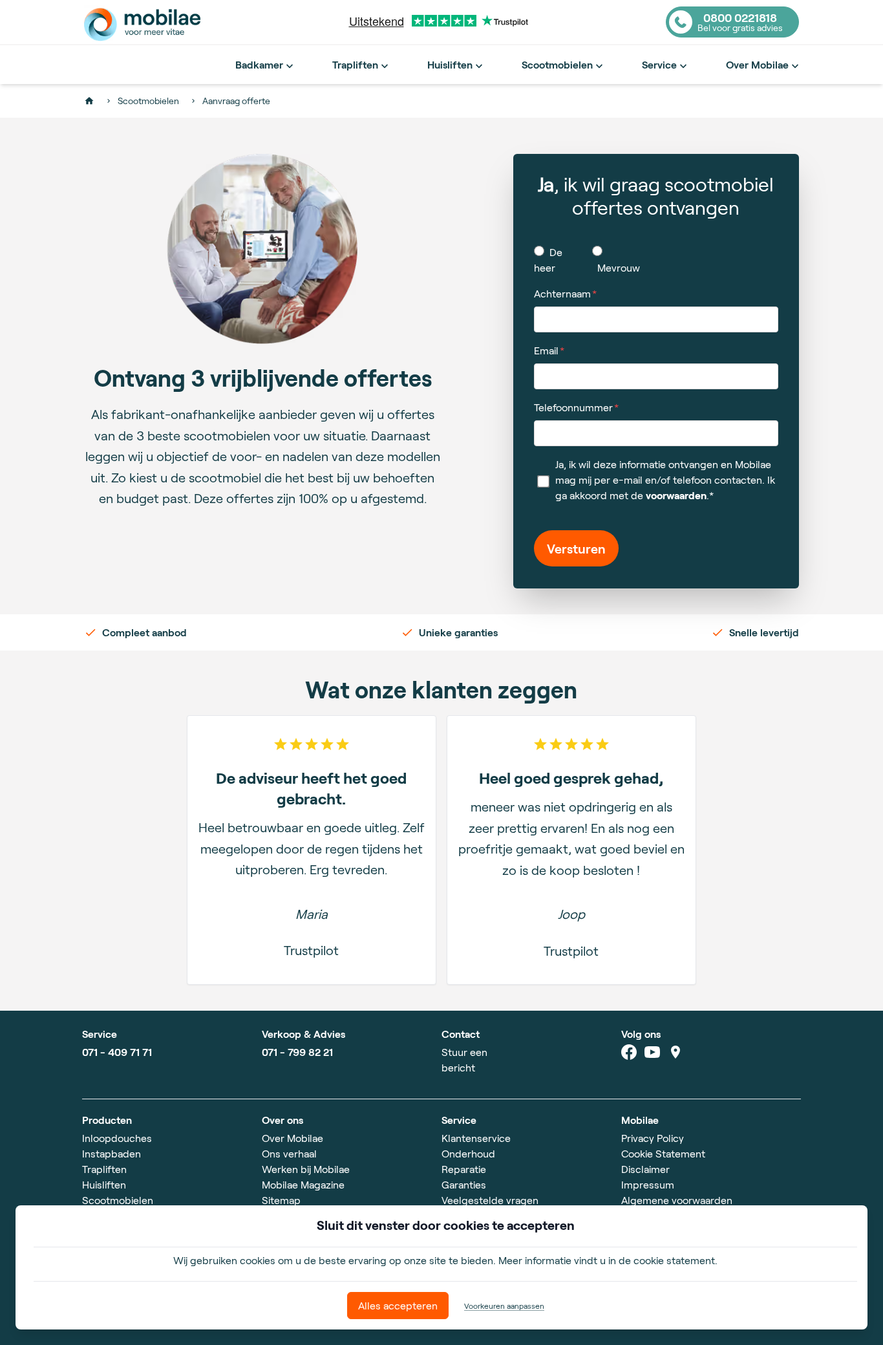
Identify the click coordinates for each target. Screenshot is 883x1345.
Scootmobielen (557, 64)
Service (659, 64)
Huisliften (450, 64)
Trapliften (355, 64)
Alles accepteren (398, 1305)
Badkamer (259, 64)
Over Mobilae (757, 64)
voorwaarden (676, 495)
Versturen (576, 548)
